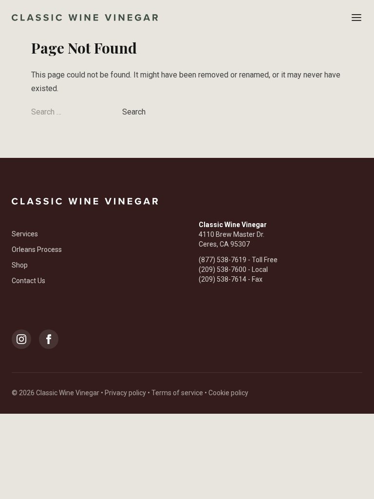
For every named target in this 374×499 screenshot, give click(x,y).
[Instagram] (21, 339)
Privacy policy (125, 393)
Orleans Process (37, 249)
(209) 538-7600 (222, 269)
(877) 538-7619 (222, 260)
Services (25, 234)
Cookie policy (228, 393)
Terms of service (177, 393)
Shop (20, 265)
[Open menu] (356, 17)
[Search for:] (76, 111)
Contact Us (28, 281)
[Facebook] (48, 339)
